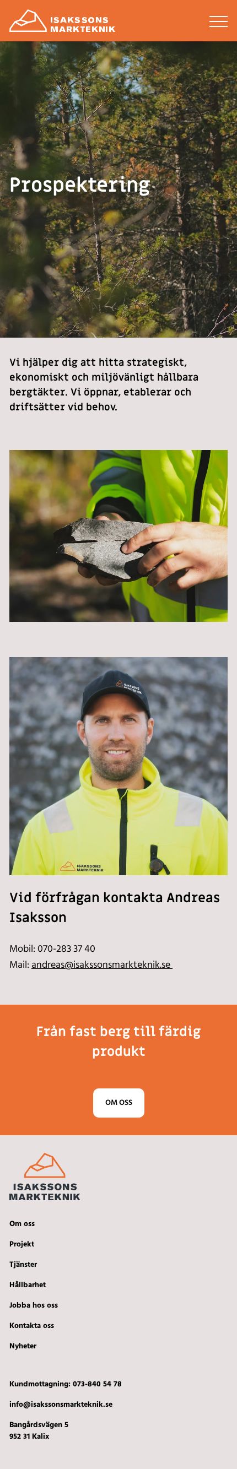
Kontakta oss (31, 1326)
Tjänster (23, 1265)
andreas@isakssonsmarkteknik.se (102, 965)
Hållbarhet (27, 1285)
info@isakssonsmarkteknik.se (60, 1404)
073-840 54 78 (97, 1384)
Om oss (118, 1103)
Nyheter (22, 1346)
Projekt (21, 1244)
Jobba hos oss (33, 1305)
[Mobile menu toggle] (218, 21)
